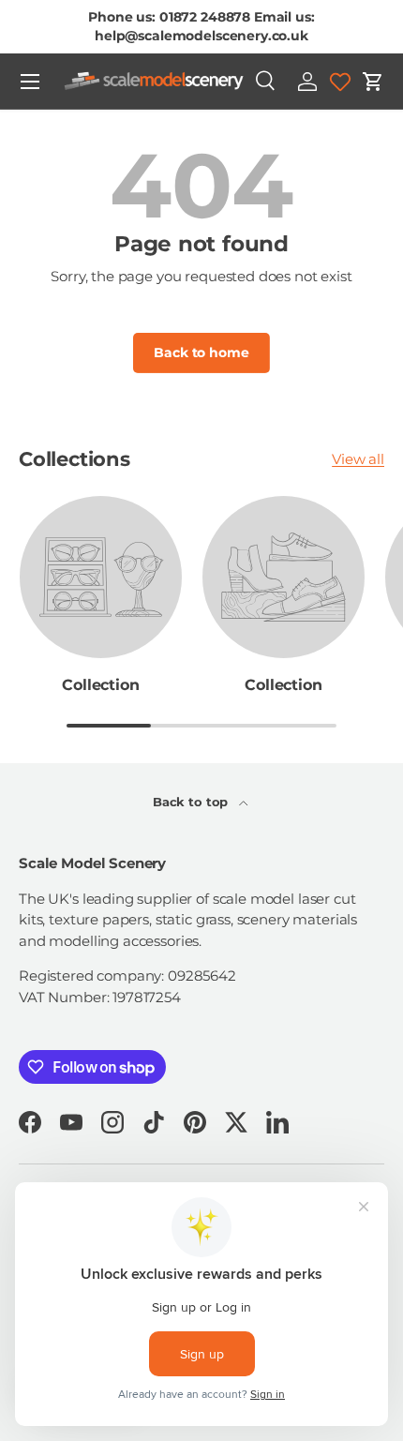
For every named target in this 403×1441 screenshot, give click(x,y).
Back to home (201, 352)
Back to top (192, 801)
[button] (373, 81)
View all (358, 459)
